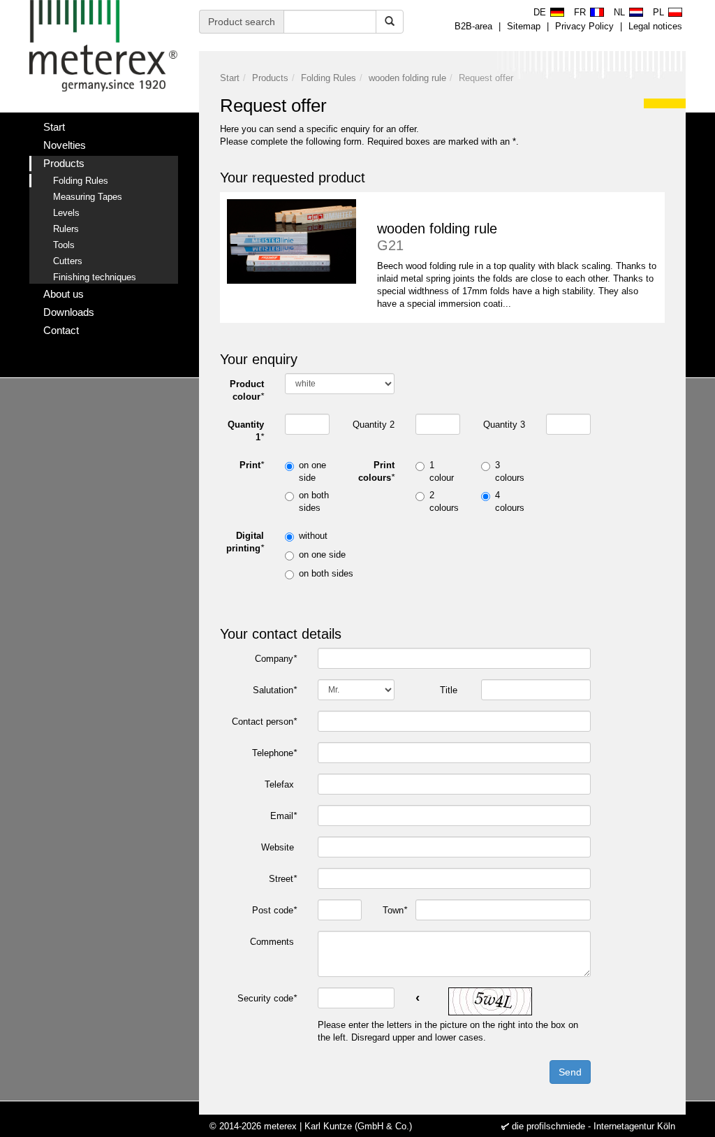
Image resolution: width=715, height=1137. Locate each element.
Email (283, 816)
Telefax (281, 784)
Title (450, 690)
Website (279, 847)
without (313, 535)
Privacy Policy (584, 26)
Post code (274, 910)
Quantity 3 (504, 424)
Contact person (264, 721)
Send (570, 1072)
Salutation (275, 690)
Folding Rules (328, 78)
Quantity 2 (374, 424)
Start (229, 78)
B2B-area (473, 26)
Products (270, 78)
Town (394, 910)
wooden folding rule (407, 78)
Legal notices (655, 26)
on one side (322, 554)
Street (283, 879)
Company (276, 658)
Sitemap (523, 26)
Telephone (274, 753)
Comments (273, 941)
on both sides (326, 573)
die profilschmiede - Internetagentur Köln (593, 1126)
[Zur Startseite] (103, 46)
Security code (267, 998)
